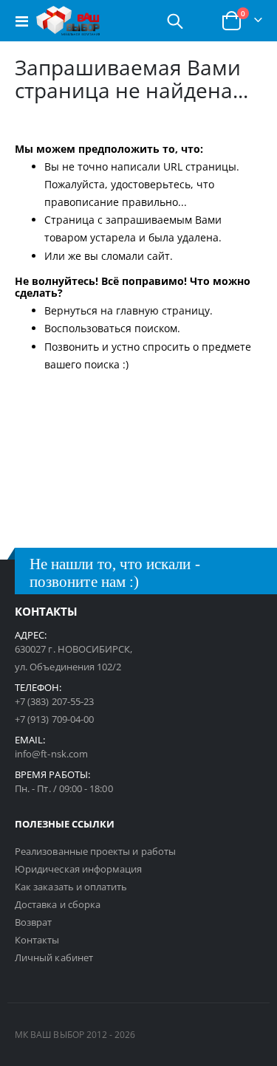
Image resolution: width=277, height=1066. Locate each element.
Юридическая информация (78, 869)
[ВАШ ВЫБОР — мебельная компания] (68, 20)
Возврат (33, 922)
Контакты (37, 939)
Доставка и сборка (57, 904)
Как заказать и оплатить (71, 886)
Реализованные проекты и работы (95, 851)
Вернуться (71, 310)
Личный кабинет (54, 957)
